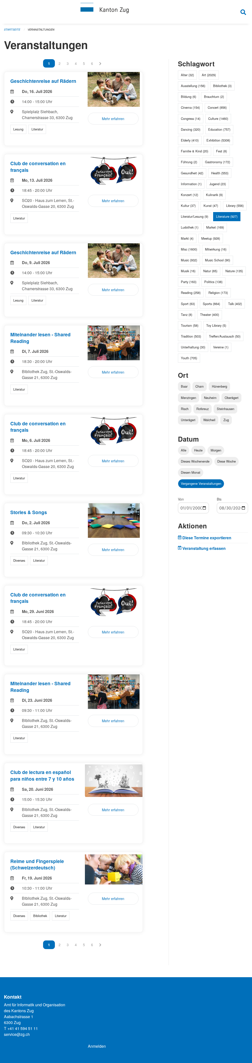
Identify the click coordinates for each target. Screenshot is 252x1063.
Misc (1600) (189, 249)
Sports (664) (211, 303)
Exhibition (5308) (218, 140)
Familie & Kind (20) (194, 151)
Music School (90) (217, 260)
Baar (184, 386)
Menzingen (188, 397)
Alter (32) (187, 74)
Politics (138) (213, 281)
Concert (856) (217, 107)
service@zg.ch (17, 1034)
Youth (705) (189, 358)
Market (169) (215, 227)
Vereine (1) (220, 347)
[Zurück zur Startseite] (126, 12)
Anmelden (97, 1046)
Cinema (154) (190, 107)
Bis (219, 499)
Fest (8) (221, 151)
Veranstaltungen (41, 29)
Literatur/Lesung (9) (194, 216)
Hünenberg (219, 386)
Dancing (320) (190, 129)
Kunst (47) (211, 205)
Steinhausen (225, 408)
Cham (199, 386)
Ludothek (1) (189, 227)
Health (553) (219, 173)
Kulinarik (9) (214, 194)
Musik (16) (188, 271)
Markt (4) (187, 238)
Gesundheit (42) (192, 173)
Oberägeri (231, 397)
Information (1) (191, 183)
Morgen (216, 450)
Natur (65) (210, 271)
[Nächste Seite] (100, 63)
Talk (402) (235, 303)
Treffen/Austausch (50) (224, 336)
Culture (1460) (218, 118)
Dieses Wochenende (195, 461)
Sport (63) (188, 303)
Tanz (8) (186, 314)
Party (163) (188, 281)
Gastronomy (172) (217, 162)
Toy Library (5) (216, 325)
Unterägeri (188, 419)
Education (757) (219, 129)
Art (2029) (209, 74)
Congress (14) (190, 118)
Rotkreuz (202, 408)
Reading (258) (191, 292)
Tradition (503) (191, 336)
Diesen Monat (190, 472)
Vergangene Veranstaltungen (201, 483)
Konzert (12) (189, 194)
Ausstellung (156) (193, 85)
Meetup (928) (210, 238)
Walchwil (209, 419)
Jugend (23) (217, 183)
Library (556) (235, 205)
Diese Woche (226, 461)
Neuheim (210, 397)
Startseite (12, 29)
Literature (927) (226, 216)
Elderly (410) (190, 140)
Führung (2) (189, 162)
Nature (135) (234, 271)
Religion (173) (218, 292)
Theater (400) (209, 314)
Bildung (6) (188, 96)
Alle (183, 450)
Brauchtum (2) (214, 96)
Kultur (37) (188, 205)
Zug (226, 419)
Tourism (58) (189, 325)
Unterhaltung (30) (193, 347)
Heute (198, 450)
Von (181, 499)
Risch (185, 408)
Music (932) (189, 260)
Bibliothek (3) (222, 85)
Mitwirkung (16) (215, 249)
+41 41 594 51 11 (22, 1028)
